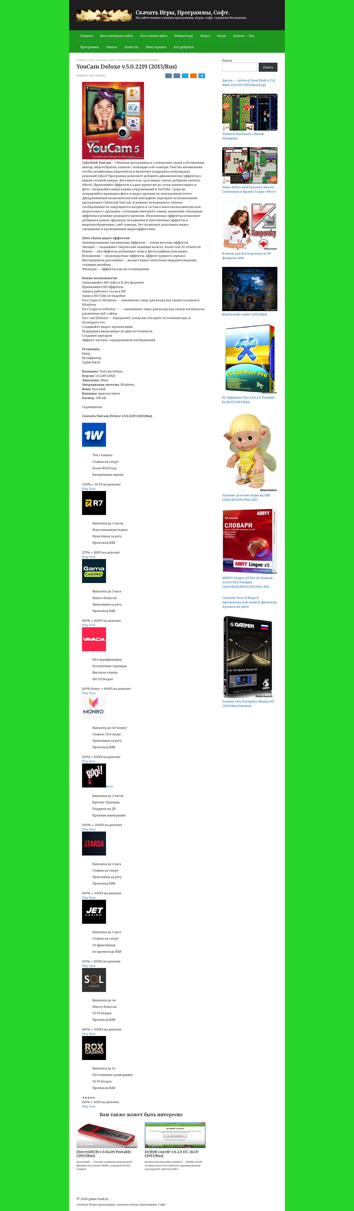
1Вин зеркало (155, 47)
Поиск (227, 60)
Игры (221, 36)
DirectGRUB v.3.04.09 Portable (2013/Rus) (104, 1154)
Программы (89, 47)
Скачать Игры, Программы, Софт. (183, 12)
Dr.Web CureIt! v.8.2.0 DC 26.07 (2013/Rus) (172, 1154)
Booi (109, 786)
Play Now (89, 489)
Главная (86, 36)
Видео (205, 36)
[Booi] (94, 786)
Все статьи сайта (153, 36)
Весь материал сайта (116, 36)
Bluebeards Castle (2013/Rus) (244, 314)
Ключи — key (243, 36)
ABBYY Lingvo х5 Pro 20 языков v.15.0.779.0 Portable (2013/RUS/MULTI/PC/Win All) (247, 582)
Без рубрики (184, 47)
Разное (111, 47)
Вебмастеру (184, 36)
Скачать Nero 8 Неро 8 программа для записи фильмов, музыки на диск (249, 602)
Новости (131, 47)
